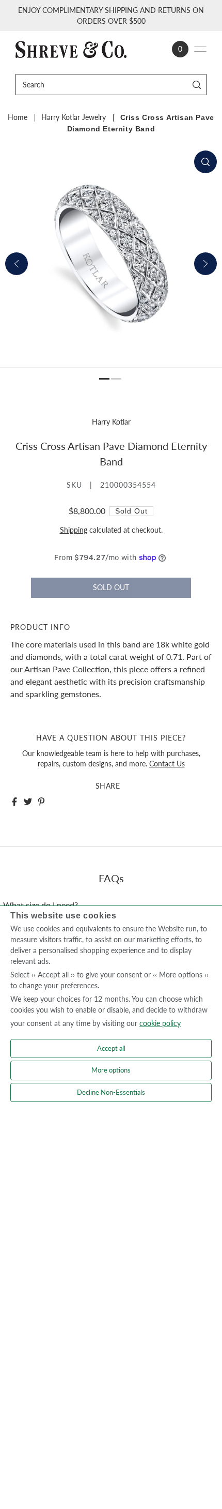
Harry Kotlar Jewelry (73, 117)
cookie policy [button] (160, 1023)
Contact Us (167, 764)
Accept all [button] (111, 1048)
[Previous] (16, 263)
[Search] (197, 84)
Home (17, 117)
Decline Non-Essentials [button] (111, 1092)
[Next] (205, 263)
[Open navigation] (200, 49)
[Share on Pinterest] (41, 801)
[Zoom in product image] (205, 161)
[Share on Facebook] (14, 801)
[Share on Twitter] (28, 801)
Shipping (73, 530)
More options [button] (111, 1070)
